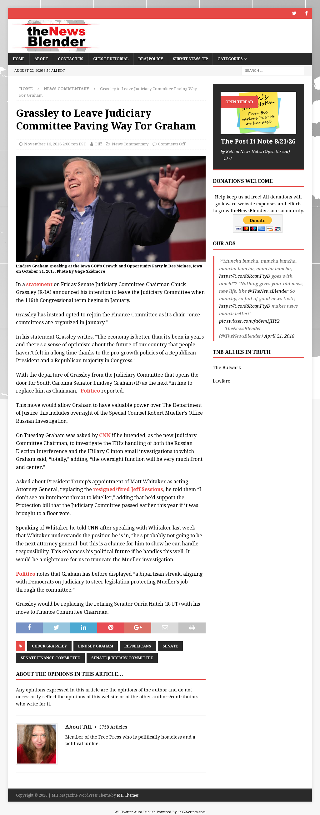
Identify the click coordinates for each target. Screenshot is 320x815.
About (41, 59)
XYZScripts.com (192, 812)
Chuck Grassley (49, 646)
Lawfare (221, 380)
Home (19, 59)
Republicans (137, 646)
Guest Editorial (111, 59)
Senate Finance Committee (50, 658)
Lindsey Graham (95, 646)
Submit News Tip (190, 59)
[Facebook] (306, 13)
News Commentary (130, 144)
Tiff (98, 144)
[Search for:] (273, 70)
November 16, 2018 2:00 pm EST (55, 144)
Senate (170, 646)
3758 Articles (113, 727)
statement (39, 284)
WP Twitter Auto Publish (135, 812)
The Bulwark (227, 367)
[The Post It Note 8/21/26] (258, 113)
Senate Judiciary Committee (122, 658)
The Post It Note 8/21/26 (258, 141)
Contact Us (70, 59)
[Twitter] (294, 13)
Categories (230, 59)
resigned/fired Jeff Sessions (128, 489)
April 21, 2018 (279, 336)
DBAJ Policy (150, 59)
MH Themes (127, 795)
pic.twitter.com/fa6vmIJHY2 (249, 321)
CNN (105, 435)
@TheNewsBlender (268, 291)
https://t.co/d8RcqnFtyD (244, 276)
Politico (90, 391)
